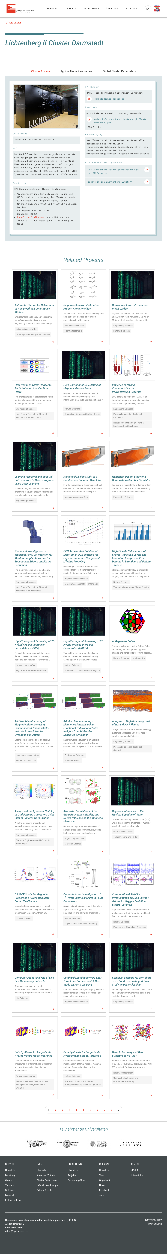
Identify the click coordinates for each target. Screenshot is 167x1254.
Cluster (9, 1180)
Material (9, 1195)
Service (52, 8)
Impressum (155, 1224)
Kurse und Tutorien (46, 1175)
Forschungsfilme (76, 1180)
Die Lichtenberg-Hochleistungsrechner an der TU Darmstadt (113, 171)
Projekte (72, 1175)
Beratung (10, 1175)
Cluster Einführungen (47, 1180)
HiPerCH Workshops (47, 1185)
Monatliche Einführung (30, 217)
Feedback (104, 1190)
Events (71, 8)
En (148, 8)
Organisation (105, 1180)
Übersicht (10, 1170)
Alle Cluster (15, 22)
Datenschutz (153, 1220)
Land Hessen (157, 8)
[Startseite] (21, 8)
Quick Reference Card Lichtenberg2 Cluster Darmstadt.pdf (121, 121)
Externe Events (44, 1190)
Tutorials (9, 1185)
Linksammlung (13, 1200)
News (102, 1185)
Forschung (91, 8)
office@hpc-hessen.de (16, 1231)
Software (10, 1190)
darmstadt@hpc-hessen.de (109, 98)
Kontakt (132, 8)
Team (102, 1175)
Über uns (112, 8)
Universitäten (137, 1175)
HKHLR (134, 1170)
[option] (46, 106)
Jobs (101, 1195)
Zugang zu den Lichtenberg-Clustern (110, 181)
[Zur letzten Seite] (118, 1110)
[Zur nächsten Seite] (111, 1110)
